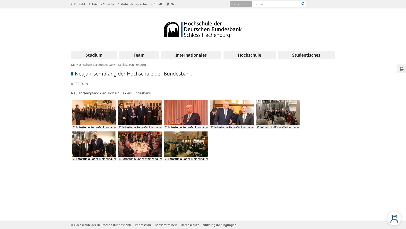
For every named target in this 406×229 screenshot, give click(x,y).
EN (172, 4)
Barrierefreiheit (166, 225)
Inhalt (157, 4)
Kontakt (79, 4)
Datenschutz (190, 225)
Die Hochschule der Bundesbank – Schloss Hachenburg (108, 65)
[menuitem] (94, 55)
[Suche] (303, 3)
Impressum (143, 225)
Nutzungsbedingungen (219, 225)
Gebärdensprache (134, 4)
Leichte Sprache (102, 4)
